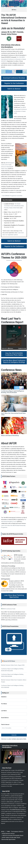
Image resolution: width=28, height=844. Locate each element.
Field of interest (5, 724)
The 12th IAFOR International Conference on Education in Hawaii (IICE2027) (13, 59)
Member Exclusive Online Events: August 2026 (12, 665)
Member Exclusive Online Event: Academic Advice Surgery (13, 681)
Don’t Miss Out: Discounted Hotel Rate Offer (13, 414)
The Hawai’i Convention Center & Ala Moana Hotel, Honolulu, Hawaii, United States (14, 205)
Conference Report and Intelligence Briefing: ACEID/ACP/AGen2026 (12, 669)
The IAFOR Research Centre (17, 809)
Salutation (3, 696)
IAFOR (2, 831)
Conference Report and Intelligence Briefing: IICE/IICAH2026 (12, 391)
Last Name (4, 710)
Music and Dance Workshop (10, 435)
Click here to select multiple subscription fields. (13, 739)
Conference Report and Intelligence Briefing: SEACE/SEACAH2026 (12, 675)
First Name (4, 703)
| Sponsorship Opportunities (8, 839)
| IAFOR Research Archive (8, 833)
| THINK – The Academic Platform (14, 831)
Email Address (5, 717)
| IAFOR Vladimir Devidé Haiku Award (10, 837)
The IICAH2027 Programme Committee (12, 195)
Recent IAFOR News (9, 661)
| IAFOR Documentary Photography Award (12, 835)
